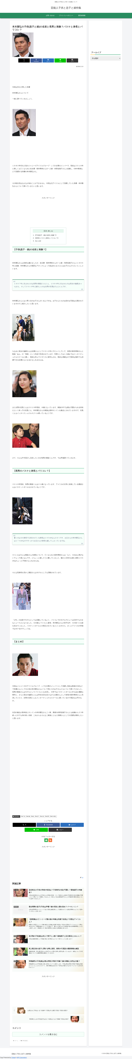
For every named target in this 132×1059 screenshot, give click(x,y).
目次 (45, 231)
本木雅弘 (54, 816)
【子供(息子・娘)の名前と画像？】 (45, 235)
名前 (43, 816)
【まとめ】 (38, 241)
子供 (24, 816)
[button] (72, 60)
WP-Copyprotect (22, 1057)
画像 (29, 816)
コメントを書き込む (48, 1034)
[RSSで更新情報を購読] (50, 840)
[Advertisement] (48, 73)
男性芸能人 (17, 816)
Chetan (13, 1057)
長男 (48, 816)
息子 (38, 816)
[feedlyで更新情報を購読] (46, 840)
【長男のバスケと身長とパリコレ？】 (46, 238)
